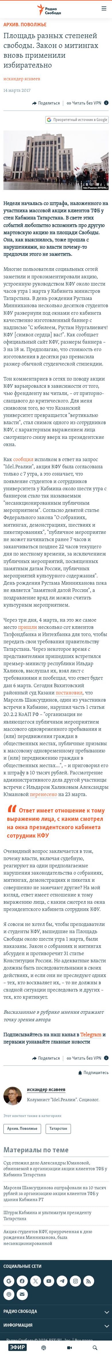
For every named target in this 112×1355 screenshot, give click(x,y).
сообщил (23, 460)
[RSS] (88, 1281)
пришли (27, 627)
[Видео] (69, 1348)
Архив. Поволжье (25, 25)
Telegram (90, 1035)
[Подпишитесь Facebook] (22, 1281)
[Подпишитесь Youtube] (48, 1281)
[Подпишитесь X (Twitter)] (35, 1281)
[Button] (46, 103)
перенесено (43, 794)
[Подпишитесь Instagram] (75, 1281)
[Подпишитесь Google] (8, 1281)
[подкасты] (43, 1348)
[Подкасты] (8, 1294)
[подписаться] (22, 1294)
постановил (69, 693)
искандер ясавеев (21, 79)
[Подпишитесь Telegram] (62, 1281)
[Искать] (95, 1348)
